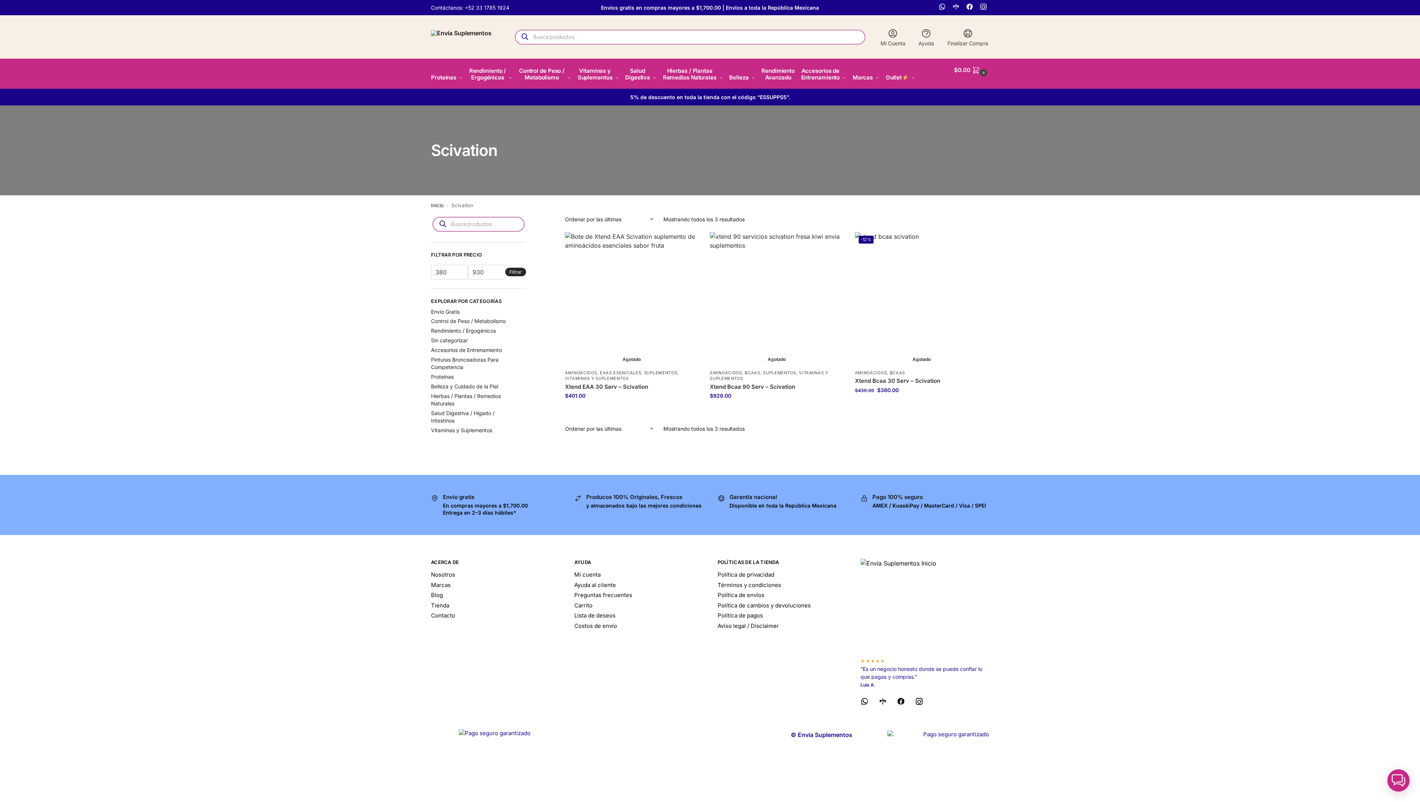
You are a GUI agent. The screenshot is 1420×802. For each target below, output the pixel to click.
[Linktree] (957, 7)
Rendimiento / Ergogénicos (463, 330)
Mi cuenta (587, 574)
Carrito (583, 605)
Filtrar (515, 272)
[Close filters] (528, 220)
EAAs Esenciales (621, 372)
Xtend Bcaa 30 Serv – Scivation (897, 380)
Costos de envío (595, 625)
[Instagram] (984, 7)
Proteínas (442, 377)
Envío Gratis (445, 312)
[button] (971, 70)
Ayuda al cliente (595, 585)
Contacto (443, 615)
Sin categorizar (449, 340)
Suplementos (661, 372)
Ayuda (926, 43)
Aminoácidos (581, 372)
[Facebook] (970, 7)
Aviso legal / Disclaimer (748, 625)
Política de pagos (740, 615)
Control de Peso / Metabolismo (468, 321)
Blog (437, 595)
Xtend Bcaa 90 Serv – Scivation (752, 386)
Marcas (441, 585)
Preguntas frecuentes (603, 595)
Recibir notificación (632, 411)
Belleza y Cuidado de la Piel (464, 386)
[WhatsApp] (943, 7)
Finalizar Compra (967, 43)
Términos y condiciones (749, 585)
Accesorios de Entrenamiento (466, 350)
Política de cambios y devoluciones (764, 605)
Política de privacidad (746, 574)
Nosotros (443, 574)
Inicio (437, 205)
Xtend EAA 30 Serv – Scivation (606, 386)
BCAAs (752, 372)
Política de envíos (741, 595)
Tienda (440, 605)
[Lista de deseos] (687, 243)
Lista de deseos (595, 615)
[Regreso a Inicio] (925, 605)
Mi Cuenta (893, 43)
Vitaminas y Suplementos (597, 378)
